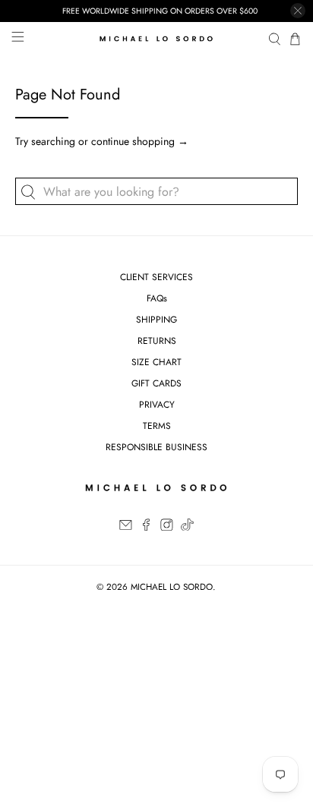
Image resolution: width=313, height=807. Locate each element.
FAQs (157, 298)
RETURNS (157, 341)
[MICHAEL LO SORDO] (156, 39)
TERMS (157, 426)
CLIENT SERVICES (156, 277)
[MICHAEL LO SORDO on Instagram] (166, 527)
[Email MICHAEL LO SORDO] (125, 527)
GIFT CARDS (156, 383)
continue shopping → (139, 141)
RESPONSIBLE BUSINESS (156, 447)
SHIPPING (156, 319)
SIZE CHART (156, 362)
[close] (297, 10)
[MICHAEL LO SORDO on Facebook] (146, 527)
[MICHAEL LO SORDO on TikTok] (187, 527)
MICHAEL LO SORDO (172, 587)
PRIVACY (157, 404)
